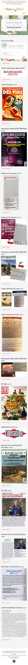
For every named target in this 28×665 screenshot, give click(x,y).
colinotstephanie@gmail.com (14, 657)
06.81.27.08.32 (23, 655)
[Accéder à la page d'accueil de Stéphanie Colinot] (14, 8)
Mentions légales (14, 658)
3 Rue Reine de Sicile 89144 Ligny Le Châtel (10, 655)
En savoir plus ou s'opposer (16, 3)
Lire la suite (6, 63)
